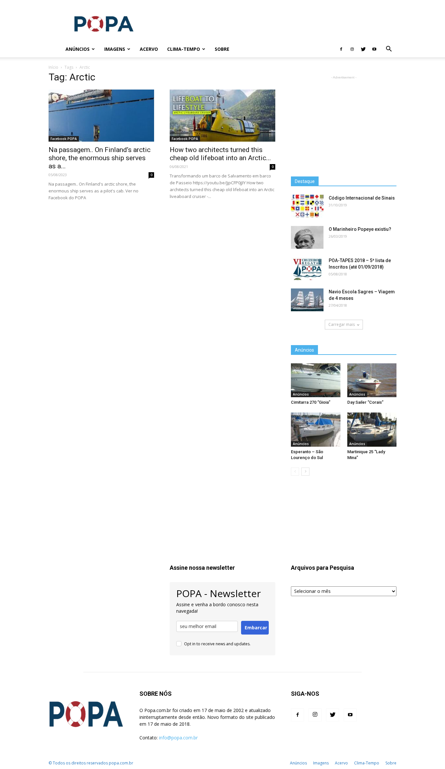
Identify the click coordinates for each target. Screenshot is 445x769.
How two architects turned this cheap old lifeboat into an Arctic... (220, 154)
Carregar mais (341, 324)
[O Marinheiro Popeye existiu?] (307, 237)
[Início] (55, 49)
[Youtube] (374, 49)
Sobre (222, 49)
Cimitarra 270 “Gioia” (310, 402)
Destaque (305, 181)
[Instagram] (352, 49)
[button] (388, 50)
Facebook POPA (63, 138)
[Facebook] (341, 49)
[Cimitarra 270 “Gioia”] (315, 380)
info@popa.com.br (178, 737)
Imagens (114, 49)
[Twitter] (363, 49)
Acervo (149, 49)
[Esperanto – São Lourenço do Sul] (315, 429)
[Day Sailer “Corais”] (372, 380)
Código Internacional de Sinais (362, 198)
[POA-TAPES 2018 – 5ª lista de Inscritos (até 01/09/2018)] (307, 268)
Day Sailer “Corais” (365, 402)
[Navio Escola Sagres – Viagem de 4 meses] (307, 299)
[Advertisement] (277, 23)
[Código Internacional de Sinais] (307, 206)
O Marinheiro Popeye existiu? (360, 229)
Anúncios (77, 49)
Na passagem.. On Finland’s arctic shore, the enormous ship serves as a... (100, 158)
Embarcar (256, 627)
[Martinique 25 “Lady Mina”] (372, 429)
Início (53, 67)
